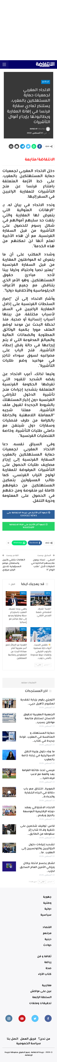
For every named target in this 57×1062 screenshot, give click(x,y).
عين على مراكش (40, 991)
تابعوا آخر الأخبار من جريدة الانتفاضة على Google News (27, 514)
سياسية (46, 915)
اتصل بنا (12, 1039)
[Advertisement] (28, 30)
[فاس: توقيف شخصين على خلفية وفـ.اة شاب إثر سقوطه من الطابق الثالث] (9, 829)
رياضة (47, 962)
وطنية (48, 593)
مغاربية (46, 985)
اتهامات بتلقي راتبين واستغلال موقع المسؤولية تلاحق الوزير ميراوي (13, 565)
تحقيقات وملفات (40, 1003)
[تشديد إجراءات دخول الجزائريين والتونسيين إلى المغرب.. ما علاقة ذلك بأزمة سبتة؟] (9, 848)
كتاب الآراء (44, 974)
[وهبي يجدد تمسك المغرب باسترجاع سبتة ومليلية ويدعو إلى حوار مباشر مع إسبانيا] (16, 598)
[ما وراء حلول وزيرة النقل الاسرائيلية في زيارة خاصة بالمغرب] (9, 755)
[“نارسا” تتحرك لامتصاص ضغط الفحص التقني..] (40, 598)
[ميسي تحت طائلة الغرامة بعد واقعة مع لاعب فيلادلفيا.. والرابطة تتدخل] (9, 773)
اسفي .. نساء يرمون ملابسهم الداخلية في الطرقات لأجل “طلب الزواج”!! (43, 565)
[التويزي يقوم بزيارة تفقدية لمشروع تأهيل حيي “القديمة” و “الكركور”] (9, 703)
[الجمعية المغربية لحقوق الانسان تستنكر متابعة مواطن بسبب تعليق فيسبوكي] (9, 718)
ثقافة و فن (44, 956)
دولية (47, 909)
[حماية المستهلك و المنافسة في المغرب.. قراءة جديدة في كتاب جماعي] (9, 736)
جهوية (47, 897)
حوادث (47, 945)
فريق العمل (28, 1039)
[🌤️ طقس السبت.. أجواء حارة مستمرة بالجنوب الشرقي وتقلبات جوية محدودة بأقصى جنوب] (40, 634)
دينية (48, 939)
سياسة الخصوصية (28, 1043)
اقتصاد (47, 927)
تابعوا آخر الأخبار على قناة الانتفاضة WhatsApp (27, 526)
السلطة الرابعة (41, 997)
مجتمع (47, 933)
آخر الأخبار (45, 81)
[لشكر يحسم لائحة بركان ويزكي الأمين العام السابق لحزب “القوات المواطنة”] (9, 866)
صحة (48, 968)
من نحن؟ (44, 1039)
